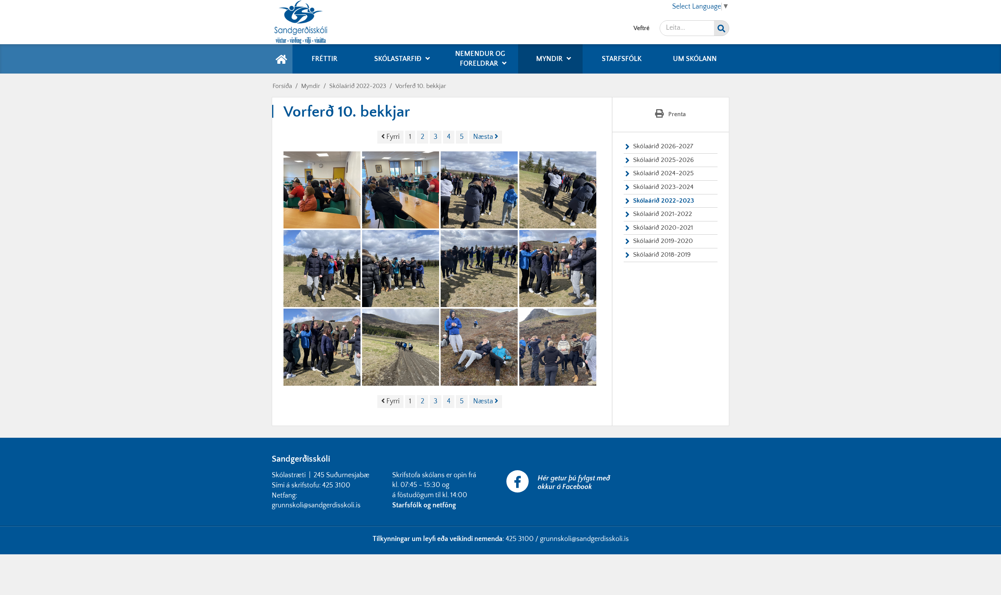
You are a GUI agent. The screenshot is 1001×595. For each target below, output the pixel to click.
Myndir (310, 86)
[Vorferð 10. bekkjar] (322, 189)
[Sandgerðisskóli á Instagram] (624, 475)
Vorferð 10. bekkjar (420, 86)
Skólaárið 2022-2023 (357, 86)
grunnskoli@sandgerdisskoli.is (584, 539)
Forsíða (282, 86)
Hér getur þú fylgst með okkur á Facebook (574, 483)
